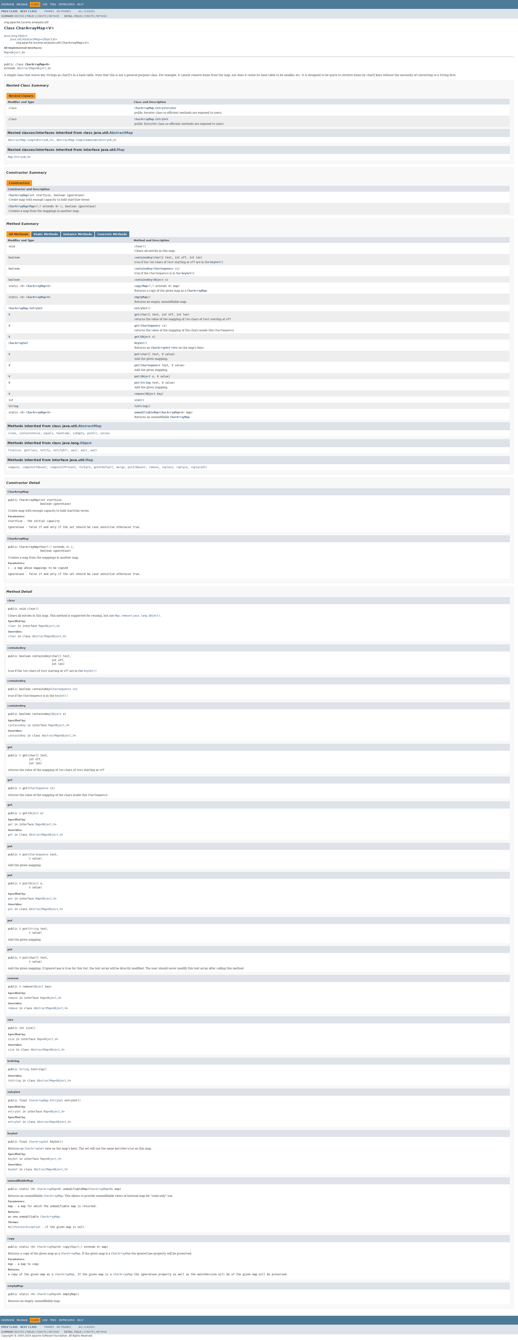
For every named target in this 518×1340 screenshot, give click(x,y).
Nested (19, 16)
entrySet (140, 308)
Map (6, 52)
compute (13, 467)
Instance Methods (77, 234)
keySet (139, 343)
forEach (84, 467)
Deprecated (67, 4)
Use (45, 4)
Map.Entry (15, 157)
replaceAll (199, 467)
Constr (41, 16)
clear (138, 246)
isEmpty (78, 433)
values (105, 433)
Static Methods (46, 234)
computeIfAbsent (34, 467)
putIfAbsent (136, 467)
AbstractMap (26, 68)
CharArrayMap (18, 195)
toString (140, 406)
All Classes (87, 11)
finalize (14, 450)
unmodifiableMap (146, 412)
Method (54, 16)
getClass (30, 450)
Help (80, 4)
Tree (53, 4)
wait (74, 450)
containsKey (143, 257)
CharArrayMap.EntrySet (151, 119)
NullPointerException (24, 1227)
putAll (92, 433)
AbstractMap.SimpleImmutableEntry (82, 140)
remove (139, 393)
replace (167, 467)
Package (22, 4)
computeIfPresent (63, 467)
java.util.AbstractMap (25, 39)
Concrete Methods (112, 234)
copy (137, 286)
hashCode (62, 433)
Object (47, 39)
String (146, 382)
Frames (49, 11)
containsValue (29, 433)
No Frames (64, 11)
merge (120, 467)
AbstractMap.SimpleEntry (26, 140)
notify (45, 450)
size (137, 400)
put (136, 354)
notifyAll (60, 450)
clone (12, 433)
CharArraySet (18, 343)
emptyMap (140, 297)
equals (48, 433)
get (136, 314)
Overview (7, 4)
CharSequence (163, 268)
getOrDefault (103, 467)
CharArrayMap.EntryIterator (155, 108)
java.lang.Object (15, 35)
